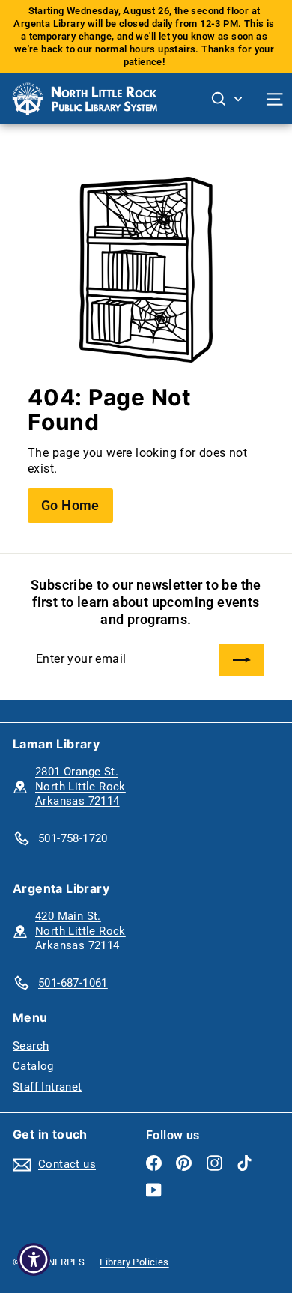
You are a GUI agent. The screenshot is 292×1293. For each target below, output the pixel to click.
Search (31, 1046)
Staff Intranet (47, 1087)
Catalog (33, 1066)
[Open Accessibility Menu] (34, 1260)
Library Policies (134, 1262)
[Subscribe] (241, 660)
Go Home (70, 505)
